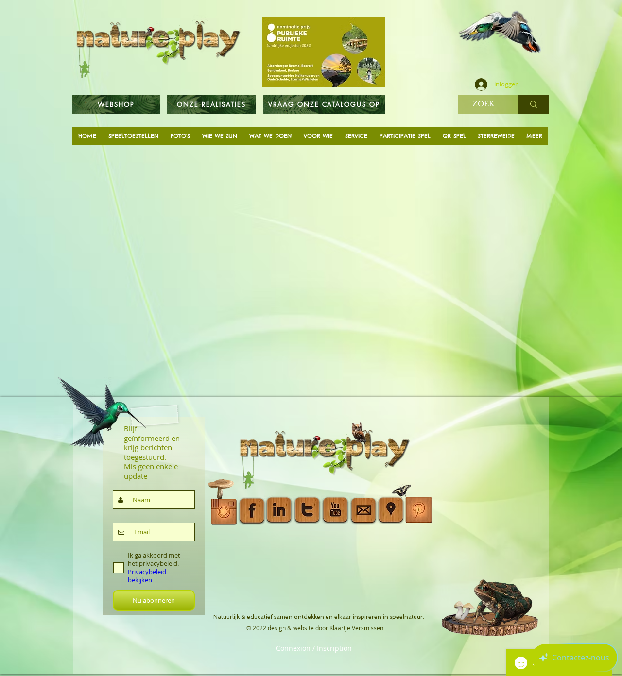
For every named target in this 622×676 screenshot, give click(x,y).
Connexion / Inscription (314, 648)
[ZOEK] (533, 104)
